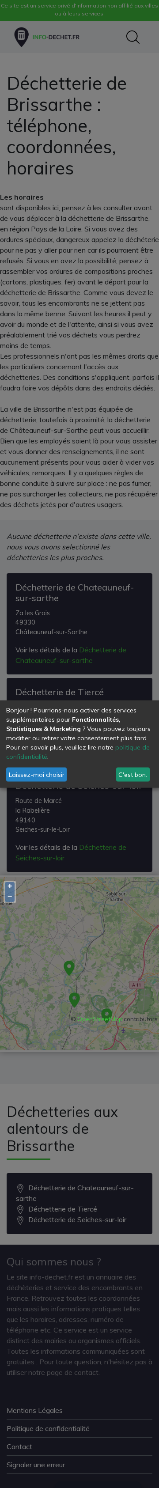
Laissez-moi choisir (36, 774)
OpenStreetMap (99, 1018)
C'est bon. (132, 774)
